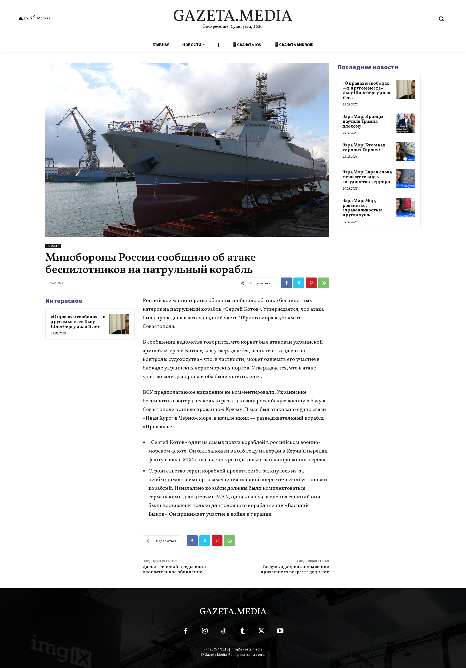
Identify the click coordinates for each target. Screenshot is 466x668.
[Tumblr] (242, 632)
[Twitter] (298, 283)
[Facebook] (286, 283)
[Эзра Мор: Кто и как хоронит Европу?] (405, 151)
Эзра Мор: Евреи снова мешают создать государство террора (367, 177)
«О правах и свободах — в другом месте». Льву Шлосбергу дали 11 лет (78, 322)
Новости (53, 246)
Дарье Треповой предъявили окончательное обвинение (174, 569)
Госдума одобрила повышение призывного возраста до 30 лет (295, 569)
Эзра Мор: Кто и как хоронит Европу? (363, 147)
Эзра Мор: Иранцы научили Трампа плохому (362, 121)
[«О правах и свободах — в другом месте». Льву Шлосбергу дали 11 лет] (119, 324)
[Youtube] (280, 632)
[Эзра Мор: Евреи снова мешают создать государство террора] (405, 178)
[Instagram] (205, 632)
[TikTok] (223, 632)
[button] (441, 18)
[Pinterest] (311, 283)
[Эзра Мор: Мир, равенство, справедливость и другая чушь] (405, 207)
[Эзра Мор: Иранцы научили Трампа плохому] (405, 123)
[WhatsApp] (323, 283)
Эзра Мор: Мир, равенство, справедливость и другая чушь (362, 208)
